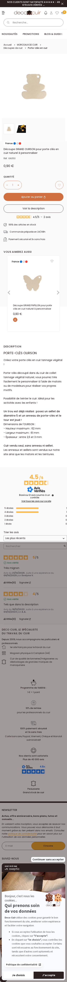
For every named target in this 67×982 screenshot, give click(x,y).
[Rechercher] (8, 22)
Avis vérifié (12, 562)
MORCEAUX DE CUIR (27, 44)
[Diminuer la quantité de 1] (6, 185)
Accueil (8, 44)
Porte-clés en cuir (37, 47)
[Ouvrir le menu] (4, 12)
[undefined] (52, 495)
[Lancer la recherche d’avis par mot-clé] (64, 546)
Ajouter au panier (32, 197)
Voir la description (34, 208)
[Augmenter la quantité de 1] (20, 185)
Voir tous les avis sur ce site (36, 501)
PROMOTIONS (31, 34)
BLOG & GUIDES (53, 34)
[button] (46, 13)
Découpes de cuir (13, 47)
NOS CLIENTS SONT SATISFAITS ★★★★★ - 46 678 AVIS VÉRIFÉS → (33, 3)
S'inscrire (48, 845)
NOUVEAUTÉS (9, 34)
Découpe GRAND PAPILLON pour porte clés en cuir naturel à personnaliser (32, 307)
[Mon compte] (51, 12)
